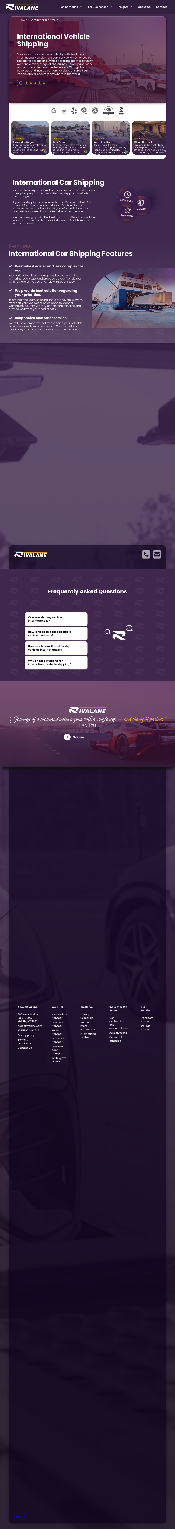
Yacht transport (57, 1032)
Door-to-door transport (57, 1050)
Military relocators (86, 1016)
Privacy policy (26, 1035)
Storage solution (145, 1027)
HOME (24, 20)
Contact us (25, 1047)
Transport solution (146, 1019)
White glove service (59, 1059)
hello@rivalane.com (28, 1026)
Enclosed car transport (60, 1016)
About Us (144, 7)
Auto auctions (118, 1032)
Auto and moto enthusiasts (87, 1026)
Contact (161, 7)
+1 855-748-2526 (28, 1030)
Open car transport (57, 1024)
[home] (29, 7)
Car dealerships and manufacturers (118, 1023)
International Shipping (44, 20)
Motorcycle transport (58, 1040)
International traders (88, 1035)
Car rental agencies (115, 1039)
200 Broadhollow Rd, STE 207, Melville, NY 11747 (28, 1018)
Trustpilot (19, 1517)
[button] (71, 6)
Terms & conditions (24, 1041)
